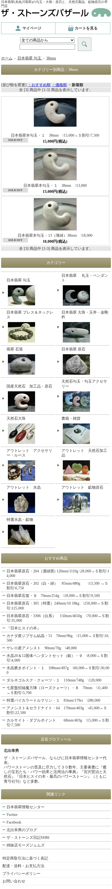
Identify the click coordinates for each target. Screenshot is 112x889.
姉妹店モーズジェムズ (26, 845)
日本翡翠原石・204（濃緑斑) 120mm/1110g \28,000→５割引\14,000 (58, 573)
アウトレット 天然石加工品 (84, 453)
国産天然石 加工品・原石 (29, 386)
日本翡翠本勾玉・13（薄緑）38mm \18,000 (57, 235)
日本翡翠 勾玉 (29, 58)
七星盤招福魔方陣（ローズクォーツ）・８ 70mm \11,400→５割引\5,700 (57, 690)
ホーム (7, 58)
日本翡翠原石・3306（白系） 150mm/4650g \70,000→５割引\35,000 (58, 618)
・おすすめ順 (39, 85)
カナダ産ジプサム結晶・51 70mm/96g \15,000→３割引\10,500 (58, 638)
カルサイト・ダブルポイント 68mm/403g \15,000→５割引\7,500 (58, 722)
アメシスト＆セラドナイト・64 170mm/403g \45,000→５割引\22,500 (57, 710)
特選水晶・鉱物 (20, 520)
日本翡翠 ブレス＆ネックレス (30, 314)
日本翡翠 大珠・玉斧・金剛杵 (84, 314)
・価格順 (59, 85)
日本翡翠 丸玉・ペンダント (84, 278)
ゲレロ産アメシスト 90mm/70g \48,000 (42, 648)
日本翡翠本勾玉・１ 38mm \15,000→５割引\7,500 (55, 135)
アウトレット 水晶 (24, 487)
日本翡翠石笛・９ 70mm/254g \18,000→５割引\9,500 (53, 596)
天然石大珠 (16, 418)
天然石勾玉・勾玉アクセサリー (84, 383)
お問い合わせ (13, 881)
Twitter (12, 815)
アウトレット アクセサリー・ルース (29, 453)
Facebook (14, 822)
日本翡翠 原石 (73, 349)
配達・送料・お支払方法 (23, 866)
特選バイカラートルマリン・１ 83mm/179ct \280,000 (53, 700)
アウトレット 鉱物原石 (82, 487)
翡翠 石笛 (15, 349)
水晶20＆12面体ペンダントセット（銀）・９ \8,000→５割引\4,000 (57, 658)
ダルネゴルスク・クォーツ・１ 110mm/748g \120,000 (54, 680)
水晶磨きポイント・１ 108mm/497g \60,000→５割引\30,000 (58, 670)
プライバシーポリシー (21, 874)
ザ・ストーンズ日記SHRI (28, 838)
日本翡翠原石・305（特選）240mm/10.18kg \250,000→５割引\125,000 (57, 605)
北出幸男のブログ (22, 830)
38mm (51, 58)
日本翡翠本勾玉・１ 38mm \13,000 (55, 186)
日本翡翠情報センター (26, 807)
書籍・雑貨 (70, 418)
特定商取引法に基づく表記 (25, 858)
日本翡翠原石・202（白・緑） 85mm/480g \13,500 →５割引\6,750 (57, 585)
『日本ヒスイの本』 (24, 628)
